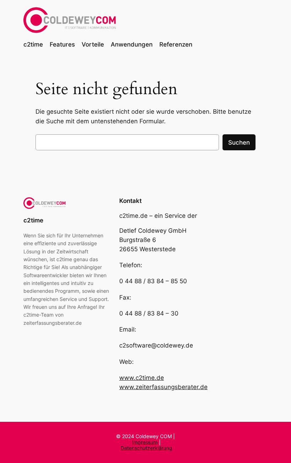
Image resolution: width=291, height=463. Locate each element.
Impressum (145, 442)
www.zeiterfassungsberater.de (163, 387)
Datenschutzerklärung (146, 448)
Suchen (239, 142)
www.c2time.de (141, 377)
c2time (33, 220)
